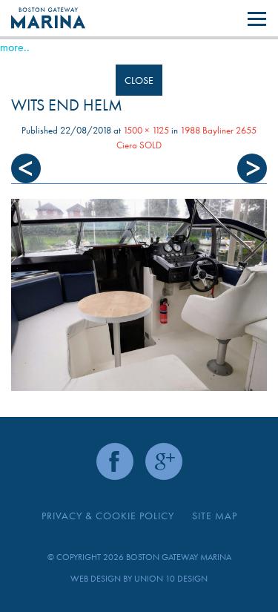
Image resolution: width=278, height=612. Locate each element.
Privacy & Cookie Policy (108, 515)
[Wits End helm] (139, 295)
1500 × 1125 (146, 130)
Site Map (214, 515)
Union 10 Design (171, 579)
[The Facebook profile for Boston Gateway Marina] (114, 461)
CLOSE (139, 80)
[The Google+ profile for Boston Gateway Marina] (163, 461)
